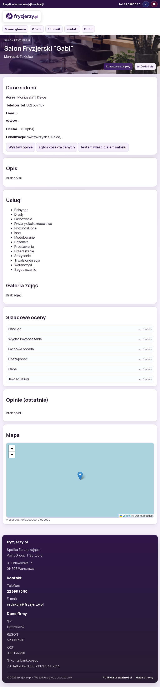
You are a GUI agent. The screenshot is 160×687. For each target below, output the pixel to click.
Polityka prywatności (117, 677)
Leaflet (126, 515)
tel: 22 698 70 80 (129, 4)
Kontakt (72, 29)
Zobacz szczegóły (118, 66)
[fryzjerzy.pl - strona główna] (21, 16)
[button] (80, 476)
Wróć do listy (145, 66)
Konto (88, 29)
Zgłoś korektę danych (56, 147)
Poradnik (54, 29)
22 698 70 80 (17, 591)
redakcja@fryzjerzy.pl (25, 604)
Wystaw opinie (21, 147)
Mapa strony (144, 677)
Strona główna (15, 29)
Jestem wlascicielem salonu (103, 147)
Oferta (36, 29)
